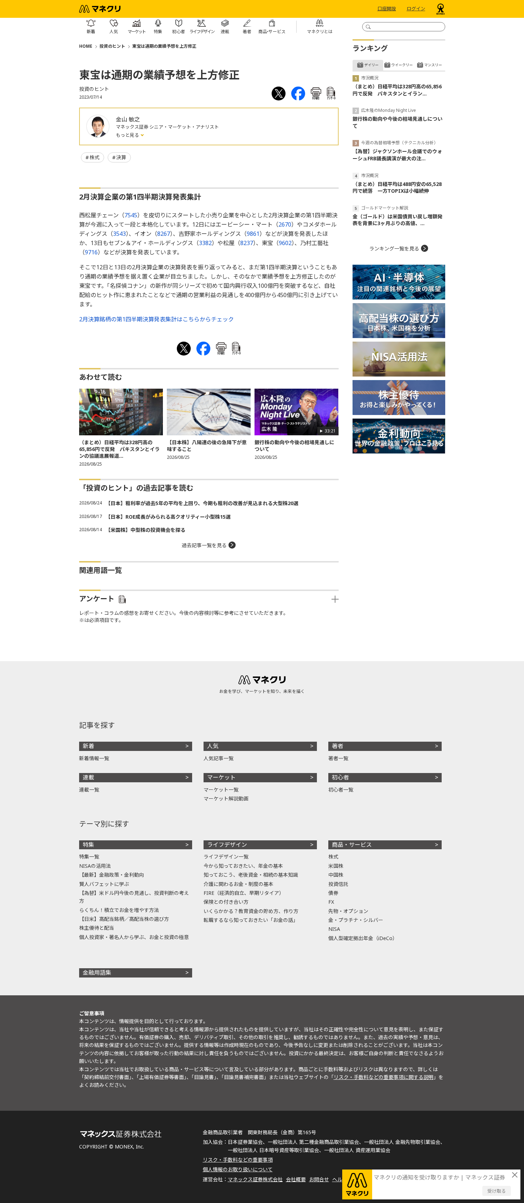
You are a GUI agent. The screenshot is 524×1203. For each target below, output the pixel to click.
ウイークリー (402, 64)
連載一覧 (89, 789)
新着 (88, 746)
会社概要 (296, 1179)
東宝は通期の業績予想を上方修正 (164, 46)
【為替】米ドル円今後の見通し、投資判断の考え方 (134, 897)
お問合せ (319, 1179)
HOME (85, 46)
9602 (285, 243)
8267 (163, 234)
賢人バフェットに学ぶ (104, 884)
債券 (333, 893)
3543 (119, 234)
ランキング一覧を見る (394, 248)
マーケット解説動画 (226, 798)
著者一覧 (338, 758)
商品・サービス (352, 845)
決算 (121, 157)
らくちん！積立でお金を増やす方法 (119, 910)
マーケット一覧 (221, 789)
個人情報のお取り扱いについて (238, 1169)
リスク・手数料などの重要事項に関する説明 (383, 1077)
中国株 (335, 874)
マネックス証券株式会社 (255, 1179)
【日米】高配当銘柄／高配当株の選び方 (124, 919)
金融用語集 (97, 972)
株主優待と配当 (96, 927)
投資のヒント (112, 46)
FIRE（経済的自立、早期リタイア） (244, 893)
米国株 (335, 865)
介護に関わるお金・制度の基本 (238, 884)
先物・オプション (348, 911)
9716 (91, 252)
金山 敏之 (128, 119)
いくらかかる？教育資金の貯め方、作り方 (251, 911)
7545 (130, 215)
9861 (253, 234)
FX (331, 901)
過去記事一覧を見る (204, 545)
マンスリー (433, 64)
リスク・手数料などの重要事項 (238, 1159)
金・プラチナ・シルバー (355, 920)
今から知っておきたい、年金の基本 (243, 865)
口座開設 (386, 9)
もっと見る (128, 135)
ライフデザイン (227, 845)
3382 (205, 243)
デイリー (371, 64)
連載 (88, 777)
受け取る (496, 1191)
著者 (337, 746)
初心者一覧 (340, 789)
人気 (213, 746)
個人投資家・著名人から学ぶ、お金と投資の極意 (134, 937)
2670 (284, 224)
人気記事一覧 (218, 758)
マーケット (221, 777)
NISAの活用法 (95, 865)
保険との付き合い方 (226, 901)
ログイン (416, 9)
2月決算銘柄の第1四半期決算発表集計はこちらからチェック (156, 319)
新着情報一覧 (94, 758)
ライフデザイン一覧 (226, 856)
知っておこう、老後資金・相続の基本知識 (251, 874)
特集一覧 (89, 856)
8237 (246, 243)
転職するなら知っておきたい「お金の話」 (251, 920)
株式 (94, 157)
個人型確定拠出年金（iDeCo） (362, 938)
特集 (88, 845)
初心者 (340, 777)
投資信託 (338, 884)
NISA (334, 928)
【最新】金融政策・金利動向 (111, 874)
